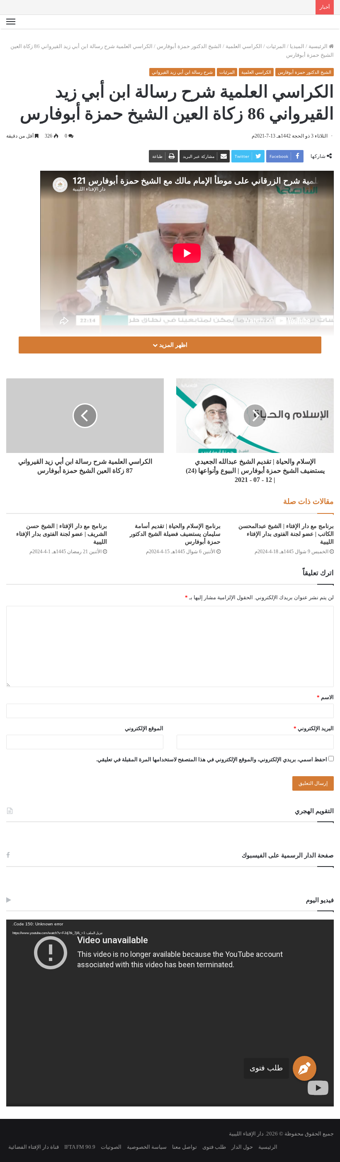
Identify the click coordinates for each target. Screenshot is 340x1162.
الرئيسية (318, 46)
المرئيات (276, 46)
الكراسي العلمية (244, 46)
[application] (170, 1013)
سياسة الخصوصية (147, 1147)
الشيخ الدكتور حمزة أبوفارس (189, 46)
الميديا (297, 46)
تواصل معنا (184, 1147)
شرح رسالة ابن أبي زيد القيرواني (182, 72)
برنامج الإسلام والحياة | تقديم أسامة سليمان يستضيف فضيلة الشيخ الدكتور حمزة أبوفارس (175, 534)
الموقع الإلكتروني (144, 728)
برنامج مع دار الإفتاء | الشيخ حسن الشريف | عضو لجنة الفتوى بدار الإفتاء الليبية (61, 534)
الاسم (325, 697)
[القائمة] (10, 22)
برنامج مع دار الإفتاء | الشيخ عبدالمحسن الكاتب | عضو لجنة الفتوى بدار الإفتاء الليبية (286, 534)
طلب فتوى (266, 1068)
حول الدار (242, 1147)
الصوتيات (111, 1147)
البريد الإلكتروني (314, 728)
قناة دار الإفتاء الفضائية (33, 1147)
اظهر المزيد (172, 345)
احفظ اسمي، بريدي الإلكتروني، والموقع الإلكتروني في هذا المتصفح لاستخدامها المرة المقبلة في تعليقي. (211, 759)
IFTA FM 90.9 (79, 1147)
